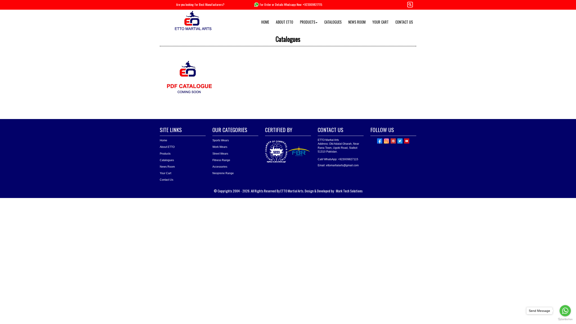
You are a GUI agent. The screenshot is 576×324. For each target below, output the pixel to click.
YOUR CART (380, 22)
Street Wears (220, 153)
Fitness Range (221, 160)
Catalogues (167, 160)
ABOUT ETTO (284, 22)
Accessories (219, 166)
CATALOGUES (333, 22)
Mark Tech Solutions (349, 190)
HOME (265, 22)
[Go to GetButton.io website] (565, 319)
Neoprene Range (223, 173)
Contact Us (166, 179)
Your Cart (165, 173)
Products (165, 153)
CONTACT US (404, 22)
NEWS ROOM (357, 22)
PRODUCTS (307, 22)
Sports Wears (220, 140)
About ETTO (167, 146)
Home (163, 140)
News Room (167, 166)
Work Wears (219, 146)
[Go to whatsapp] (565, 310)
